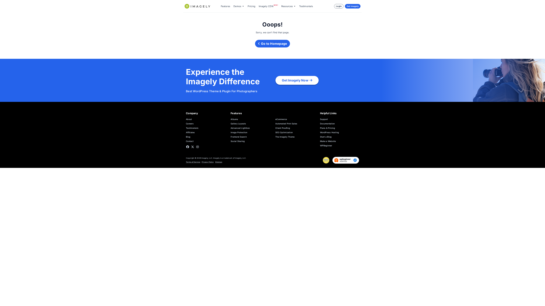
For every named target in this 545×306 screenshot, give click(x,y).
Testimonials (306, 6)
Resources (287, 6)
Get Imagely (353, 6)
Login (339, 6)
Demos (237, 6)
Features (225, 6)
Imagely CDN (266, 6)
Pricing (251, 6)
